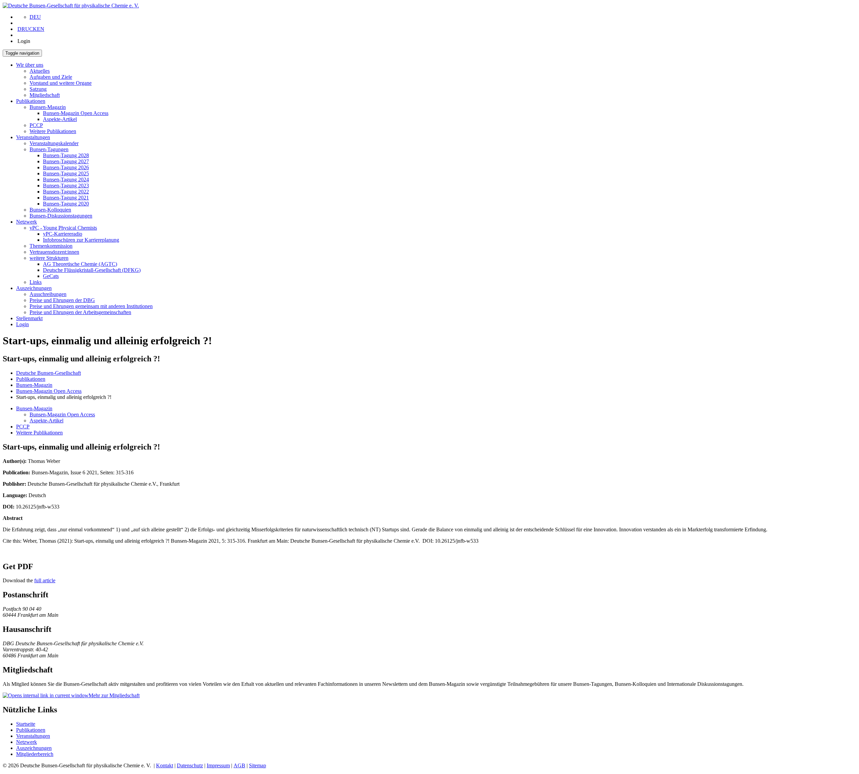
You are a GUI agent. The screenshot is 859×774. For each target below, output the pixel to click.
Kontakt (164, 765)
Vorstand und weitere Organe (61, 83)
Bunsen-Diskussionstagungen (61, 216)
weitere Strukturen (49, 258)
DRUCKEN (30, 29)
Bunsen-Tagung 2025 (66, 173)
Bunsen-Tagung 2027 (66, 161)
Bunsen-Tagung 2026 (66, 167)
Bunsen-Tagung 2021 (66, 197)
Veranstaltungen (33, 137)
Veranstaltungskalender (54, 143)
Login (22, 324)
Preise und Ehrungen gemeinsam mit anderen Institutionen (91, 306)
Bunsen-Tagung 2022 (66, 191)
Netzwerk (26, 222)
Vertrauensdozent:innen (54, 252)
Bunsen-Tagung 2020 (66, 203)
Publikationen (30, 101)
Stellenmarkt (29, 318)
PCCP (36, 125)
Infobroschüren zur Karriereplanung (81, 240)
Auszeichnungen (34, 288)
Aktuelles (40, 71)
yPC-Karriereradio (62, 234)
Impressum (218, 765)
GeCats (51, 276)
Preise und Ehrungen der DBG (62, 300)
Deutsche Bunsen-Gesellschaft (48, 373)
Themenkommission (51, 246)
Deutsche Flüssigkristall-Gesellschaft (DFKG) (92, 270)
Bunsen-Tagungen (49, 149)
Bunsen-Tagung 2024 (66, 179)
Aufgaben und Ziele (51, 77)
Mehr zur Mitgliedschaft (114, 695)
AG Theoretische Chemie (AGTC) (80, 264)
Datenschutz (190, 765)
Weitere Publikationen (53, 131)
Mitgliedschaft (45, 95)
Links (36, 282)
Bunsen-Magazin (48, 107)
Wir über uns (29, 65)
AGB (239, 765)
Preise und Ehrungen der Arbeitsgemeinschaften (80, 312)
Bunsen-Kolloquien (50, 210)
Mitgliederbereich (34, 754)
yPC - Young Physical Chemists (63, 228)
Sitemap (257, 765)
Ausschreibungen (48, 294)
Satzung (38, 89)
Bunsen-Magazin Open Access (75, 113)
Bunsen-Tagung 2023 (66, 185)
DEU (35, 17)
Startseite (25, 724)
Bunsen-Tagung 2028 (66, 155)
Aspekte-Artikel (60, 119)
